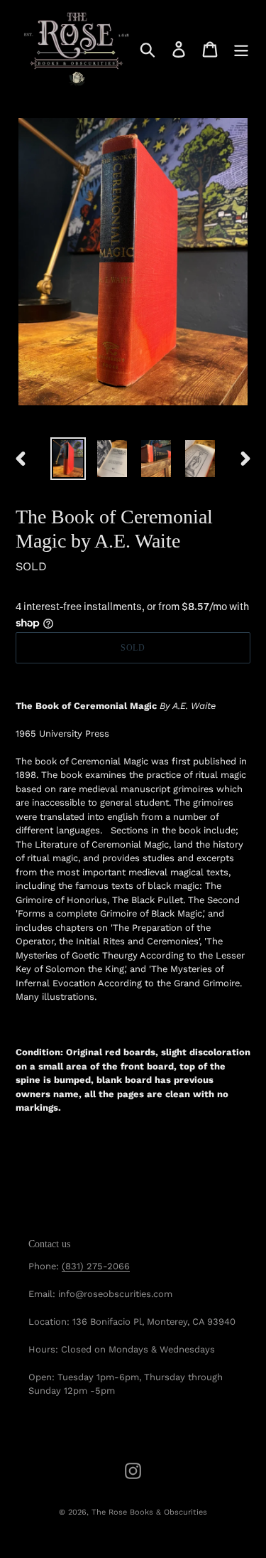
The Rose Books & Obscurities (149, 1512)
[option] (68, 459)
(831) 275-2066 (96, 1266)
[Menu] (241, 49)
